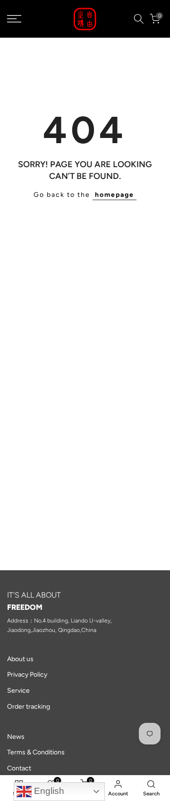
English (48, 791)
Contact (19, 768)
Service (18, 691)
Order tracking (28, 707)
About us (20, 659)
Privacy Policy (27, 675)
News (16, 737)
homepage (114, 195)
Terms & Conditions (36, 752)
